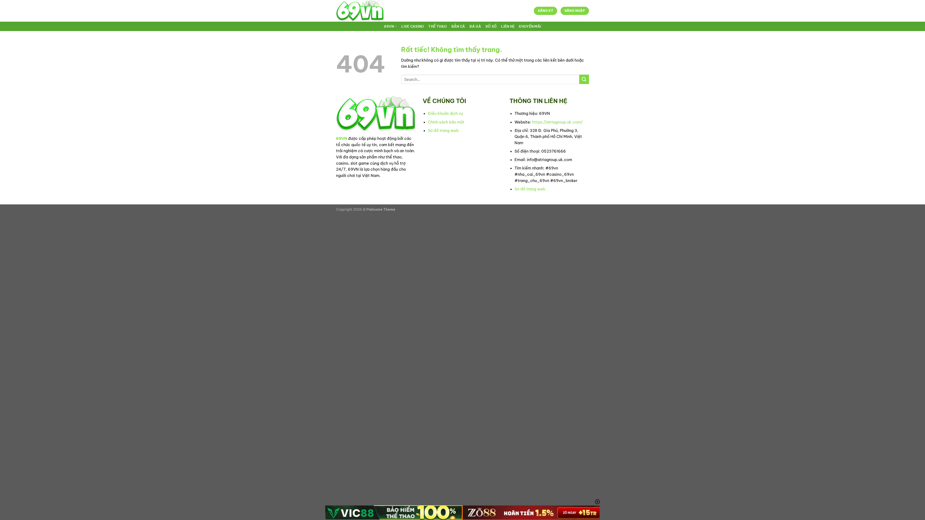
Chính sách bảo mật (446, 122)
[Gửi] (584, 79)
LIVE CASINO (412, 26)
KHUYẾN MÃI (530, 26)
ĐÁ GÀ (475, 26)
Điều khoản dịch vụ (445, 113)
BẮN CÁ (458, 26)
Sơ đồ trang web (443, 130)
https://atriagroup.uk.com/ (557, 122)
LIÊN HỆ (508, 26)
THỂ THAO (437, 26)
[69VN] (360, 10)
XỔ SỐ (491, 26)
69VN (389, 26)
